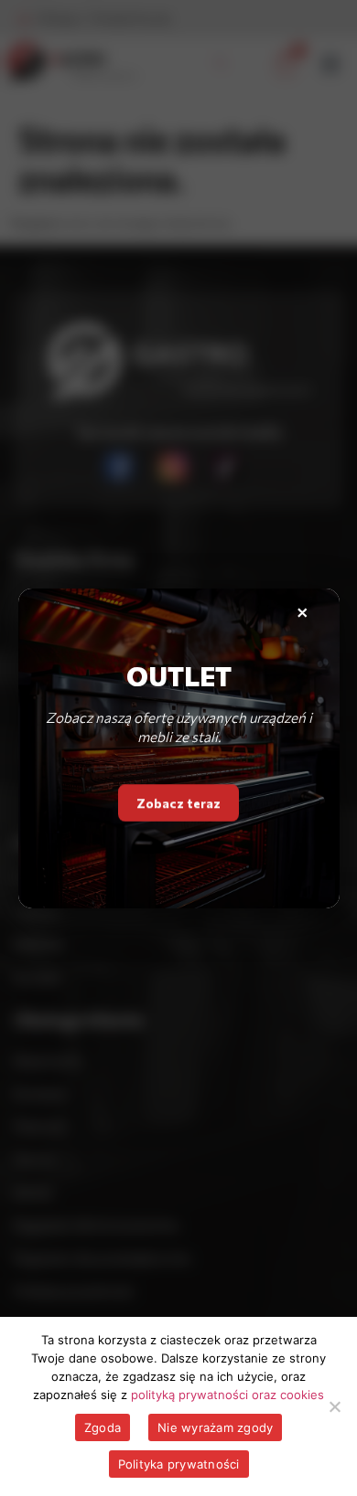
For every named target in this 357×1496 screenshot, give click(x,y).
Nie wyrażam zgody (215, 1427)
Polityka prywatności (179, 1464)
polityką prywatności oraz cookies (227, 1394)
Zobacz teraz (178, 798)
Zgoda (102, 1427)
